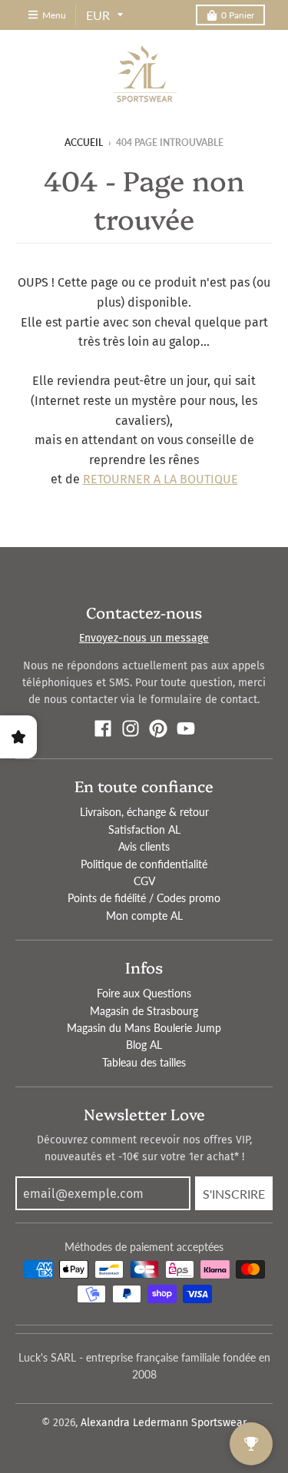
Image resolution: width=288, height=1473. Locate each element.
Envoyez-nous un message (144, 638)
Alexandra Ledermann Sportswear (164, 1422)
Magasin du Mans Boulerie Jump (144, 1027)
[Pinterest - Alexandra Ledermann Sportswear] (158, 728)
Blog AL (144, 1044)
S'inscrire (234, 1193)
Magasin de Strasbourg (144, 1010)
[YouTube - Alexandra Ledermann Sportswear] (186, 728)
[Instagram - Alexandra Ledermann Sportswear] (130, 728)
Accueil (84, 142)
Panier (237, 15)
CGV (144, 880)
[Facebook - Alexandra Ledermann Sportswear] (103, 728)
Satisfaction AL (144, 829)
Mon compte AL (144, 915)
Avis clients (144, 846)
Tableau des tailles (144, 1062)
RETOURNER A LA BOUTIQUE (160, 479)
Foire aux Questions (144, 993)
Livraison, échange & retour (144, 811)
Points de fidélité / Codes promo (144, 897)
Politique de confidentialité (144, 864)
